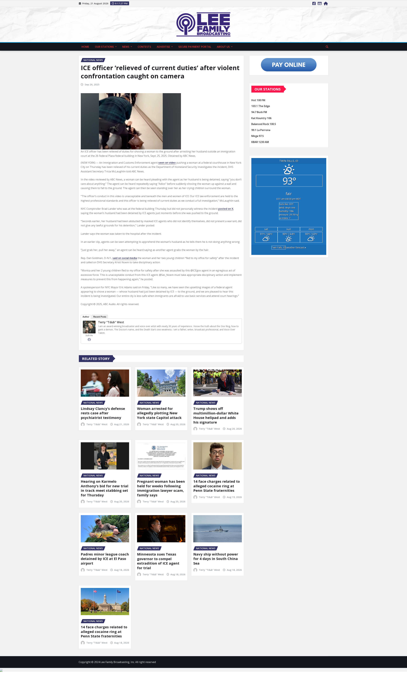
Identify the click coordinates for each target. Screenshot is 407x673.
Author (86, 317)
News (126, 46)
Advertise (164, 46)
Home (85, 46)
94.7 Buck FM (259, 112)
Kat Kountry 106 (261, 118)
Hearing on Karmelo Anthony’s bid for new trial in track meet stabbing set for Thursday (104, 488)
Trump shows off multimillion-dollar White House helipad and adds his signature (215, 415)
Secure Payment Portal (194, 46)
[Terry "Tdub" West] (89, 327)
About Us (223, 46)
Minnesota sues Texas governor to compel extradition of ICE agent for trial (158, 561)
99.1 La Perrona (260, 130)
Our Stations (105, 46)
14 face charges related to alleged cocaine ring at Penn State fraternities (216, 486)
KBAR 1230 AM (260, 142)
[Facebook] (89, 339)
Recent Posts (99, 317)
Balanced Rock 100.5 (263, 124)
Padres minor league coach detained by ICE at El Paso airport (105, 559)
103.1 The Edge (260, 106)
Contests (144, 46)
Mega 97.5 (257, 136)
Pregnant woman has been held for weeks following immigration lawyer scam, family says (161, 488)
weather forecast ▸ (289, 247)
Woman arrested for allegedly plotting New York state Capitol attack (159, 413)
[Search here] (327, 46)
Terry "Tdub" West (111, 322)
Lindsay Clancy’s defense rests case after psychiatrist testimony (103, 413)
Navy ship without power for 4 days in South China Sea (215, 559)
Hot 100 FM (258, 100)
